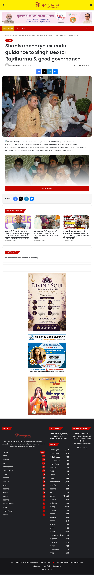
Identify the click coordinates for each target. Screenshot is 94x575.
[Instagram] (86, 447)
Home (9, 35)
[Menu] (3, 5)
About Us (36, 566)
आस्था (53, 532)
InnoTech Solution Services (73, 562)
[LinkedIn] (49, 71)
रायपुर (53, 507)
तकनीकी (5, 492)
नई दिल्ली (54, 542)
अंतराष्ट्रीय (6, 478)
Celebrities (56, 460)
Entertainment (8, 504)
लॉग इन (28, 258)
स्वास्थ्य (54, 510)
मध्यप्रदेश (6, 459)
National (6, 481)
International (7, 511)
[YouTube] (83, 447)
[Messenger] (55, 71)
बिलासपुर (54, 503)
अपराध (54, 500)
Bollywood (56, 457)
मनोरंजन (5, 474)
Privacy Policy (46, 566)
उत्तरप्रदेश (6, 489)
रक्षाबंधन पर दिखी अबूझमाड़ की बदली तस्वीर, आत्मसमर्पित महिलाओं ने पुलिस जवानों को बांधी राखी (46, 234)
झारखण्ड (54, 539)
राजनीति (5, 496)
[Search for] (91, 5)
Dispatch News (14, 65)
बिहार (53, 546)
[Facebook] (38, 71)
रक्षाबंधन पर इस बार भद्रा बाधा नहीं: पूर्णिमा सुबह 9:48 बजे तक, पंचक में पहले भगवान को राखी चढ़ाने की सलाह (44, 28)
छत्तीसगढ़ (15, 35)
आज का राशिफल (8, 467)
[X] (44, 71)
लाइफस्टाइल (55, 549)
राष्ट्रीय (5, 456)
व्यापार (5, 485)
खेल (4, 463)
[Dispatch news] (47, 5)
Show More (46, 188)
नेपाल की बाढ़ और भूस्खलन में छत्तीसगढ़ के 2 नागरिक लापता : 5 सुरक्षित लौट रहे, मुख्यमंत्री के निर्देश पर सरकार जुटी (76, 234)
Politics (5, 507)
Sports (5, 515)
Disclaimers (57, 566)
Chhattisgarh (8, 470)
